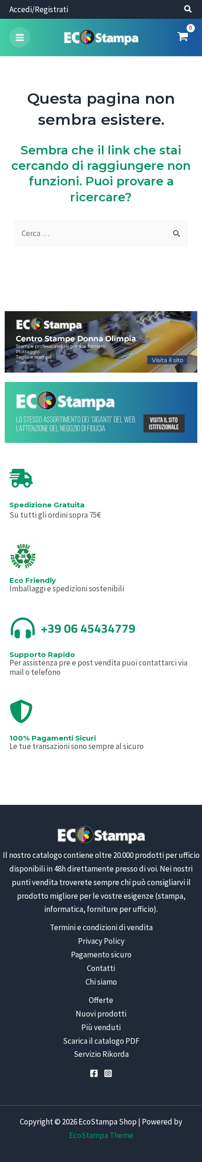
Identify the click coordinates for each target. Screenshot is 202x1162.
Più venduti (101, 1027)
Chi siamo (101, 982)
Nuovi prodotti (101, 1014)
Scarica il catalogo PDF (101, 1041)
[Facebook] (94, 1073)
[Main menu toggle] (19, 37)
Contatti (101, 968)
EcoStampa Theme (101, 1135)
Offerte (101, 1000)
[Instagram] (108, 1073)
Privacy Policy (101, 941)
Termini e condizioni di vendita (101, 927)
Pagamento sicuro (101, 954)
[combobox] (101, 233)
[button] (188, 10)
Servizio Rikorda (101, 1054)
